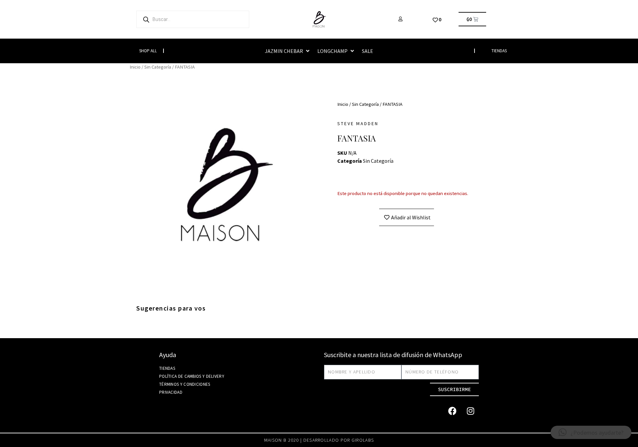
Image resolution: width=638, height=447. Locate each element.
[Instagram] (470, 411)
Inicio (135, 67)
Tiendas (167, 368)
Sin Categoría (157, 67)
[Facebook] (452, 411)
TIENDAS (499, 51)
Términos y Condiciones (184, 384)
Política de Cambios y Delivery (191, 376)
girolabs (363, 440)
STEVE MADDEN (357, 123)
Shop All (148, 51)
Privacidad (170, 392)
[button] (288, 51)
